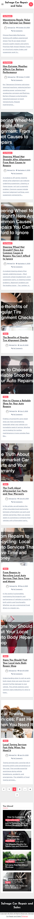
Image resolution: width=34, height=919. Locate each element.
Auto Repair (10, 841)
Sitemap (25, 916)
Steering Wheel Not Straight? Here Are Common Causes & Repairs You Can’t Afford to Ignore (16, 253)
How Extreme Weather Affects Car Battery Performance (15, 69)
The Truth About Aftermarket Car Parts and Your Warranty (15, 491)
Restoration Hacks (12, 820)
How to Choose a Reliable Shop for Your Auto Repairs (17, 404)
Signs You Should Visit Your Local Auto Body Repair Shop (15, 663)
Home (6, 333)
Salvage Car (11, 27)
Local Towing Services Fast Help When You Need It (14, 748)
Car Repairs (8, 16)
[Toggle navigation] (2, 4)
